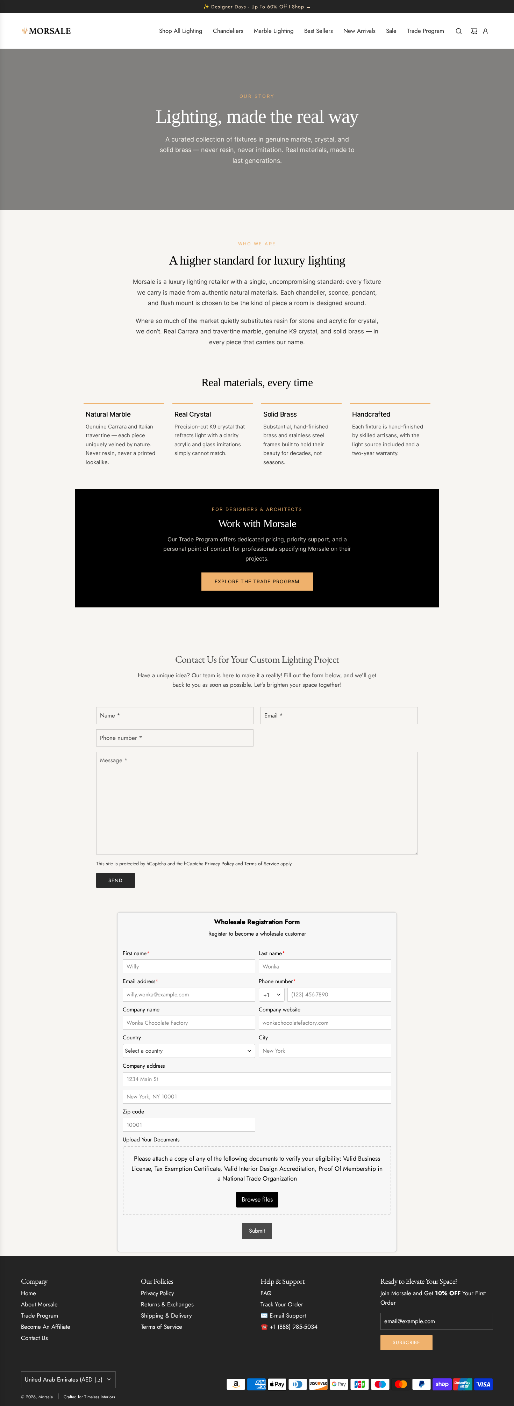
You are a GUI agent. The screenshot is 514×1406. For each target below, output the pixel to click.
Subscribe (406, 1342)
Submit (257, 1231)
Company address (144, 1066)
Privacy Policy (219, 863)
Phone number (277, 981)
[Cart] (474, 31)
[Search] (458, 31)
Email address (140, 981)
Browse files (257, 1199)
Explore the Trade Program (257, 581)
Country (132, 1037)
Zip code (133, 1112)
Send (115, 880)
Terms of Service (261, 863)
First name (136, 953)
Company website (279, 1009)
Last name (272, 953)
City (263, 1037)
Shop (298, 6)
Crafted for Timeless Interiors (89, 1397)
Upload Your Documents (151, 1139)
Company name (141, 1009)
